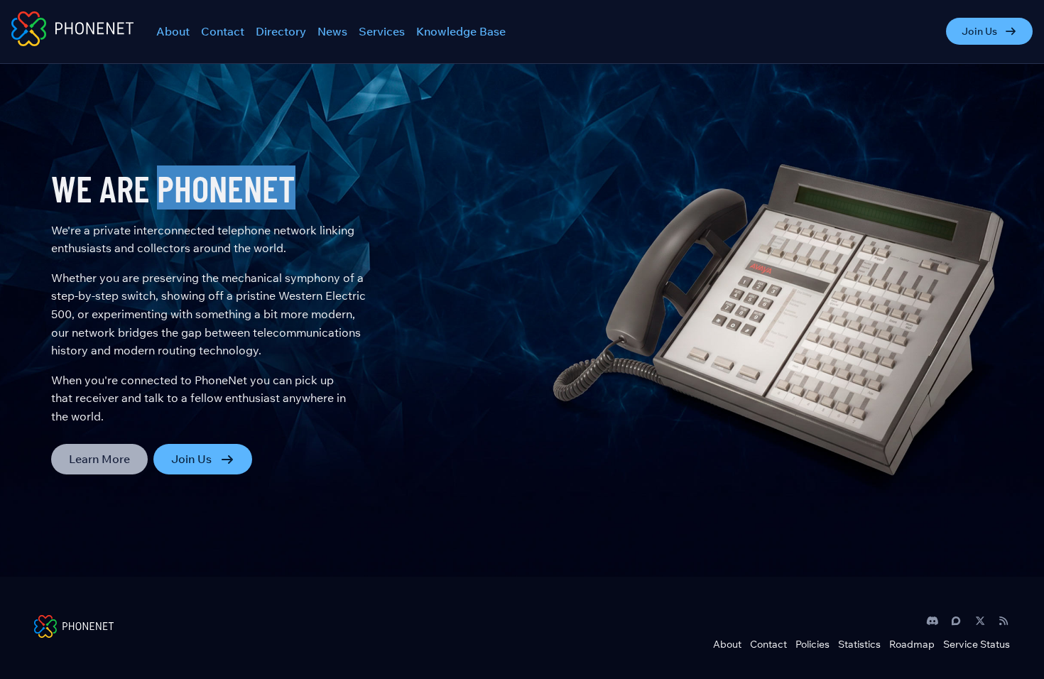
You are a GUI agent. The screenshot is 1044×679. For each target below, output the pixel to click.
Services (382, 31)
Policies (812, 644)
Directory (281, 31)
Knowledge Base (461, 31)
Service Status (976, 644)
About (173, 31)
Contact (222, 31)
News (332, 31)
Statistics (859, 644)
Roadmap (912, 644)
